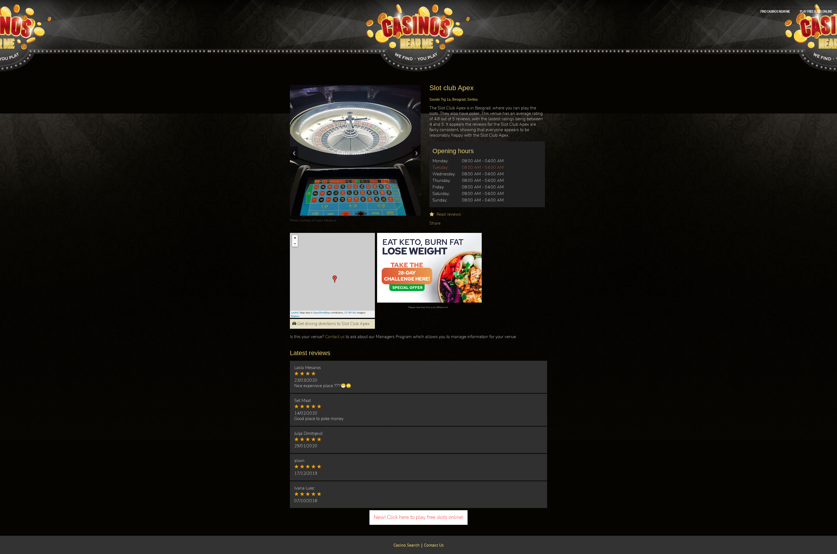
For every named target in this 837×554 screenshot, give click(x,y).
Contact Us (434, 545)
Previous (294, 153)
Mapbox (295, 316)
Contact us (335, 337)
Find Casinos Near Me (775, 11)
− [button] (295, 243)
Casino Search (406, 545)
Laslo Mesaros (307, 368)
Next (416, 153)
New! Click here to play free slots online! (418, 517)
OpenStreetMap (321, 312)
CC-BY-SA (350, 312)
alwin (299, 461)
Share (435, 223)
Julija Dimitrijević (308, 433)
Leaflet (294, 312)
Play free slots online (816, 11)
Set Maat (302, 400)
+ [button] (295, 237)
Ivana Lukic (323, 220)
